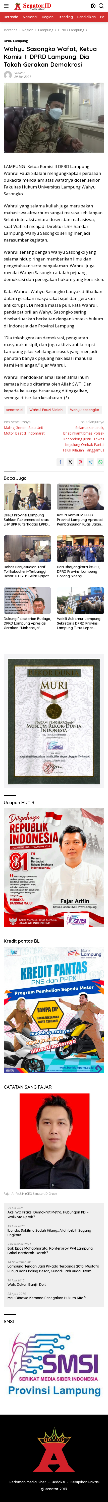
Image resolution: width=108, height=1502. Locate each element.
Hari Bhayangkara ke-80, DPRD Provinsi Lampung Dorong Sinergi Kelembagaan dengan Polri (80, 572)
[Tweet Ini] (70, 462)
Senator (19, 73)
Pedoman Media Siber (28, 1482)
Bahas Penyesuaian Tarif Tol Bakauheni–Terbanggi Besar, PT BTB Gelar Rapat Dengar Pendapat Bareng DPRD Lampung (26, 572)
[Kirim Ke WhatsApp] (100, 462)
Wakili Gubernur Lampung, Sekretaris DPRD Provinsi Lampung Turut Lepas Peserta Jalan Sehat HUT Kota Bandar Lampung (79, 623)
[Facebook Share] (60, 462)
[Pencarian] (101, 6)
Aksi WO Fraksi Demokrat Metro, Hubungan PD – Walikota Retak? (48, 1214)
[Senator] (32, 6)
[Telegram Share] (90, 462)
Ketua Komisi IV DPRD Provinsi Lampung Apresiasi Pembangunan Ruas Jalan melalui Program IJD (80, 520)
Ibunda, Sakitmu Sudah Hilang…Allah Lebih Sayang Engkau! (49, 1232)
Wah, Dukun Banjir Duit (27, 1284)
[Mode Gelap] (93, 6)
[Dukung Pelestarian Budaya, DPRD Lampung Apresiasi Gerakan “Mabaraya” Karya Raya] (27, 600)
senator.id (14, 410)
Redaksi (58, 1482)
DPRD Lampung (16, 40)
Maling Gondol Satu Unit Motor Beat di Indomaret (24, 427)
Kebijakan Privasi (85, 1482)
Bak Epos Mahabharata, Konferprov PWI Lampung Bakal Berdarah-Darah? (50, 1250)
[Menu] (7, 6)
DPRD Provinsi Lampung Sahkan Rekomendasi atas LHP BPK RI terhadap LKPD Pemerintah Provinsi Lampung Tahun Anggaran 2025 (26, 520)
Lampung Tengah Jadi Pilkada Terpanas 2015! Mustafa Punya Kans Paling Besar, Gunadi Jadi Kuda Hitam (53, 1268)
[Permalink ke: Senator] (8, 74)
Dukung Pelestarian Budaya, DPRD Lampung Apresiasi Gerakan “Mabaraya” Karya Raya (27, 623)
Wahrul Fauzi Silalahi (46, 410)
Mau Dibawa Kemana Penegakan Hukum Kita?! (47, 1298)
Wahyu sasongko (84, 410)
